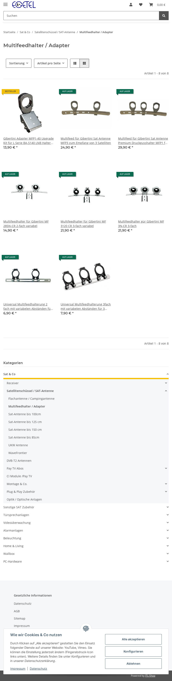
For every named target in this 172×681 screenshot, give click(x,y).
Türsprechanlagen (16, 515)
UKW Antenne (18, 445)
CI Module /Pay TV (19, 476)
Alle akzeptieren (133, 639)
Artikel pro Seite (49, 63)
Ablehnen (133, 663)
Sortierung (17, 63)
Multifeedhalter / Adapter (26, 406)
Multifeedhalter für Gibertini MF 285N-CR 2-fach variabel (26, 223)
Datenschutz (38, 668)
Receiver (13, 383)
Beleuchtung (12, 538)
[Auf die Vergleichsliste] (35, 92)
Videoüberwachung (17, 523)
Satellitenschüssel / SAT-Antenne (30, 391)
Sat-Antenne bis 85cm (23, 437)
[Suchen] (164, 15)
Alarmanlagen (13, 530)
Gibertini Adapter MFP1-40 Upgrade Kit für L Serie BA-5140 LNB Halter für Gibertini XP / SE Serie (28, 140)
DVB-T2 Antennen (19, 461)
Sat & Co (9, 374)
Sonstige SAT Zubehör (18, 507)
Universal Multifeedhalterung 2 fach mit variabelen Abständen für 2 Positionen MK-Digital (27, 306)
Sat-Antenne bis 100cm (24, 414)
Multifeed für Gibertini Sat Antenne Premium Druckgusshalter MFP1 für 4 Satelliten (143, 140)
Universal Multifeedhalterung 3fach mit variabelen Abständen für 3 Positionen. (86, 306)
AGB (17, 611)
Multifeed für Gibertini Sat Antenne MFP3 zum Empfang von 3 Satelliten (86, 140)
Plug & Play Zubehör (21, 492)
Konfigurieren (133, 651)
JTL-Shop (150, 675)
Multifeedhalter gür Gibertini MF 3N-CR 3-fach (141, 223)
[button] (131, 4)
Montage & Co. (17, 484)
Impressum (17, 668)
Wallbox (8, 554)
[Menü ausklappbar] (5, 2)
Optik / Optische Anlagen (24, 499)
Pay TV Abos (15, 468)
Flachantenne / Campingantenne (31, 399)
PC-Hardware (12, 561)
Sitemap (19, 618)
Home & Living (13, 546)
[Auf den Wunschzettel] (46, 92)
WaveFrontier (17, 453)
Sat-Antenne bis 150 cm (25, 430)
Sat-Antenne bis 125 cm (25, 422)
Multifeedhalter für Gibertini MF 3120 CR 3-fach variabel (83, 223)
